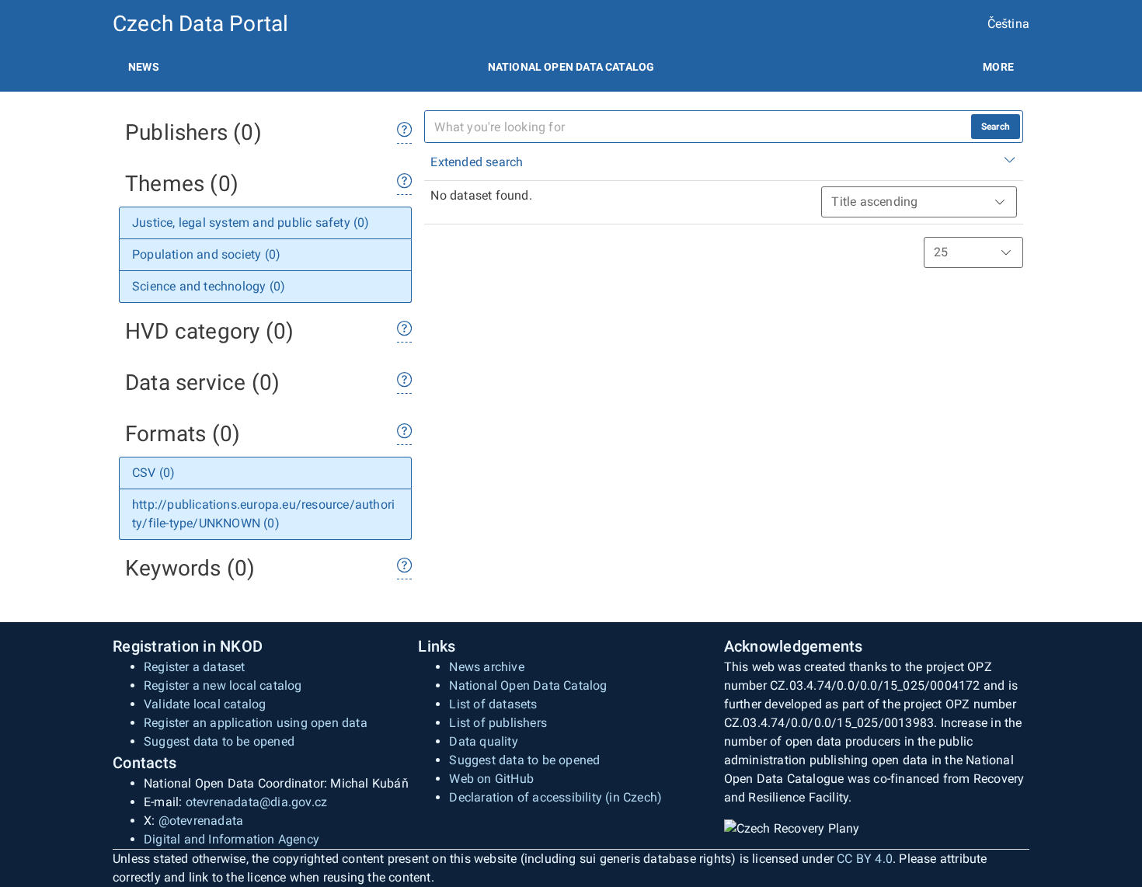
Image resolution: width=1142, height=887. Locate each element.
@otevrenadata (201, 820)
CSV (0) (153, 472)
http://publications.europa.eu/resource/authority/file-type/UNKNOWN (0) (263, 513)
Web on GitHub (491, 778)
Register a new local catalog (223, 685)
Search (995, 126)
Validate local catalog (205, 704)
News (143, 67)
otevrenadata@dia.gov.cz (257, 802)
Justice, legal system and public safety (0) (251, 222)
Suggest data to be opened (219, 741)
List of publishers (498, 722)
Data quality (483, 741)
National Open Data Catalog (528, 685)
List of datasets (493, 704)
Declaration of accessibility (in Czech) (555, 797)
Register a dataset (194, 666)
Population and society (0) (206, 254)
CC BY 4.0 (865, 858)
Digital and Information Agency (231, 839)
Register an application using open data (255, 722)
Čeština (1008, 23)
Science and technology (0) (208, 286)
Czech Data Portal (200, 24)
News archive (486, 666)
